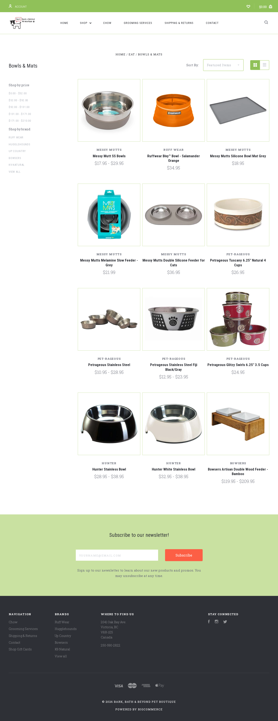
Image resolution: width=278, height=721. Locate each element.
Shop (84, 23)
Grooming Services (138, 23)
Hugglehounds (19, 144)
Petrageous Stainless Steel (109, 365)
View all (15, 171)
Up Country (17, 151)
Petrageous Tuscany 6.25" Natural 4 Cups (238, 262)
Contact (212, 23)
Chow (107, 23)
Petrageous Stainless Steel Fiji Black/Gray (173, 367)
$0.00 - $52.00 (17, 93)
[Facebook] (209, 622)
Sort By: (192, 65)
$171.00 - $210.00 (20, 120)
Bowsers (15, 158)
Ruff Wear (16, 137)
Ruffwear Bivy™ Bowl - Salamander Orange (173, 158)
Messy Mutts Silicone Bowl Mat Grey (238, 156)
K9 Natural (17, 164)
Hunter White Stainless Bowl (173, 469)
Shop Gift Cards (20, 649)
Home (64, 23)
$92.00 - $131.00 (19, 107)
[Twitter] (225, 622)
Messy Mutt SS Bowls (109, 156)
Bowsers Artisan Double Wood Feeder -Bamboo (238, 471)
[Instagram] (216, 622)
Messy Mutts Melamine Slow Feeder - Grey (109, 262)
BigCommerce (150, 709)
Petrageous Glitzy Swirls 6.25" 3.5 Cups (238, 365)
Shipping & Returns (179, 23)
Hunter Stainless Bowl (109, 469)
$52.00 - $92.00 (18, 100)
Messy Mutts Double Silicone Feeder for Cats (173, 262)
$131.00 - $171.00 (20, 114)
